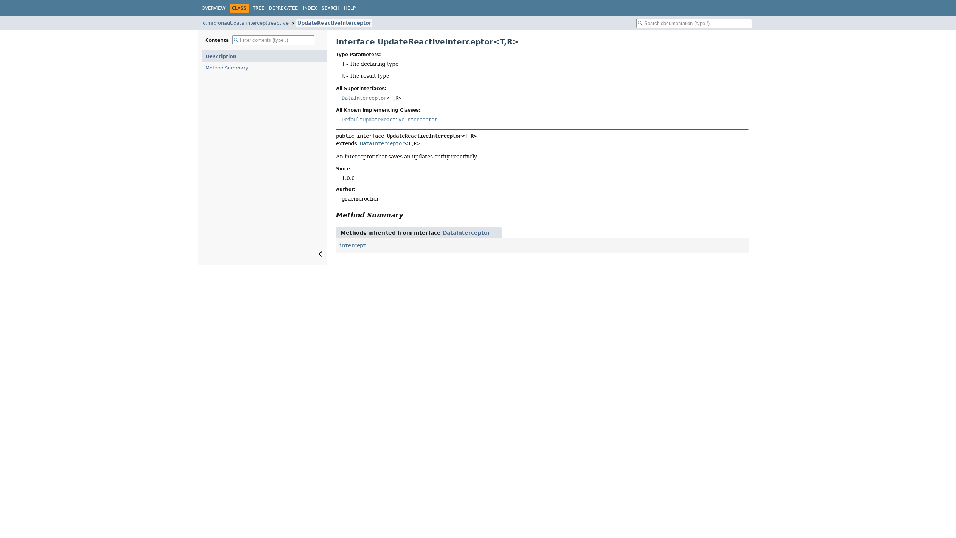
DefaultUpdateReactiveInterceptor (389, 120)
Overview (214, 8)
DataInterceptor (364, 98)
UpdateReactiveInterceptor (334, 23)
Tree (258, 8)
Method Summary (226, 68)
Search (330, 8)
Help (350, 8)
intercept (352, 245)
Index (310, 8)
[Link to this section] (409, 215)
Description (220, 56)
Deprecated (283, 8)
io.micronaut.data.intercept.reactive (245, 23)
